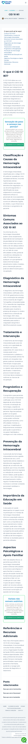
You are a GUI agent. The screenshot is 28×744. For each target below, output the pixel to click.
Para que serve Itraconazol (11, 693)
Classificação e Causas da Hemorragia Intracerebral (12, 36)
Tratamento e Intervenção (12, 47)
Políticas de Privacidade (14, 708)
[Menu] (25, 2)
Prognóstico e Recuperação (12, 48)
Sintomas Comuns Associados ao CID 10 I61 (13, 40)
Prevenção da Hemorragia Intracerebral (12, 51)
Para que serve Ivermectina (12, 689)
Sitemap (23, 706)
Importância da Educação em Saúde (13, 55)
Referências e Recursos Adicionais (11, 63)
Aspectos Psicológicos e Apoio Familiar (13, 59)
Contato (20, 710)
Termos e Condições (10, 710)
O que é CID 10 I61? (9, 33)
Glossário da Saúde (13, 706)
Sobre (4, 706)
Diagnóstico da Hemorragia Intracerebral (12, 44)
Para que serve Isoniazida (11, 697)
